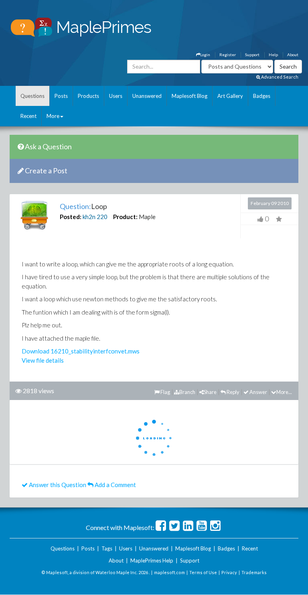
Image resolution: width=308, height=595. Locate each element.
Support (252, 54)
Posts (61, 96)
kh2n (89, 216)
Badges (261, 96)
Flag (165, 392)
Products (88, 96)
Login (205, 54)
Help (273, 54)
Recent (28, 116)
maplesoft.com (169, 572)
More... (284, 392)
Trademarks (254, 572)
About (292, 54)
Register (227, 54)
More (53, 116)
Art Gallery (230, 96)
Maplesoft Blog (189, 96)
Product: (125, 216)
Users (115, 96)
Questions (32, 96)
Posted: (70, 216)
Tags (106, 548)
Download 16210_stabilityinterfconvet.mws (81, 351)
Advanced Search (279, 76)
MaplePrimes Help (151, 560)
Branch (187, 392)
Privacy (229, 572)
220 (102, 216)
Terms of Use (203, 572)
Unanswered (147, 96)
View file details (43, 360)
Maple (147, 216)
